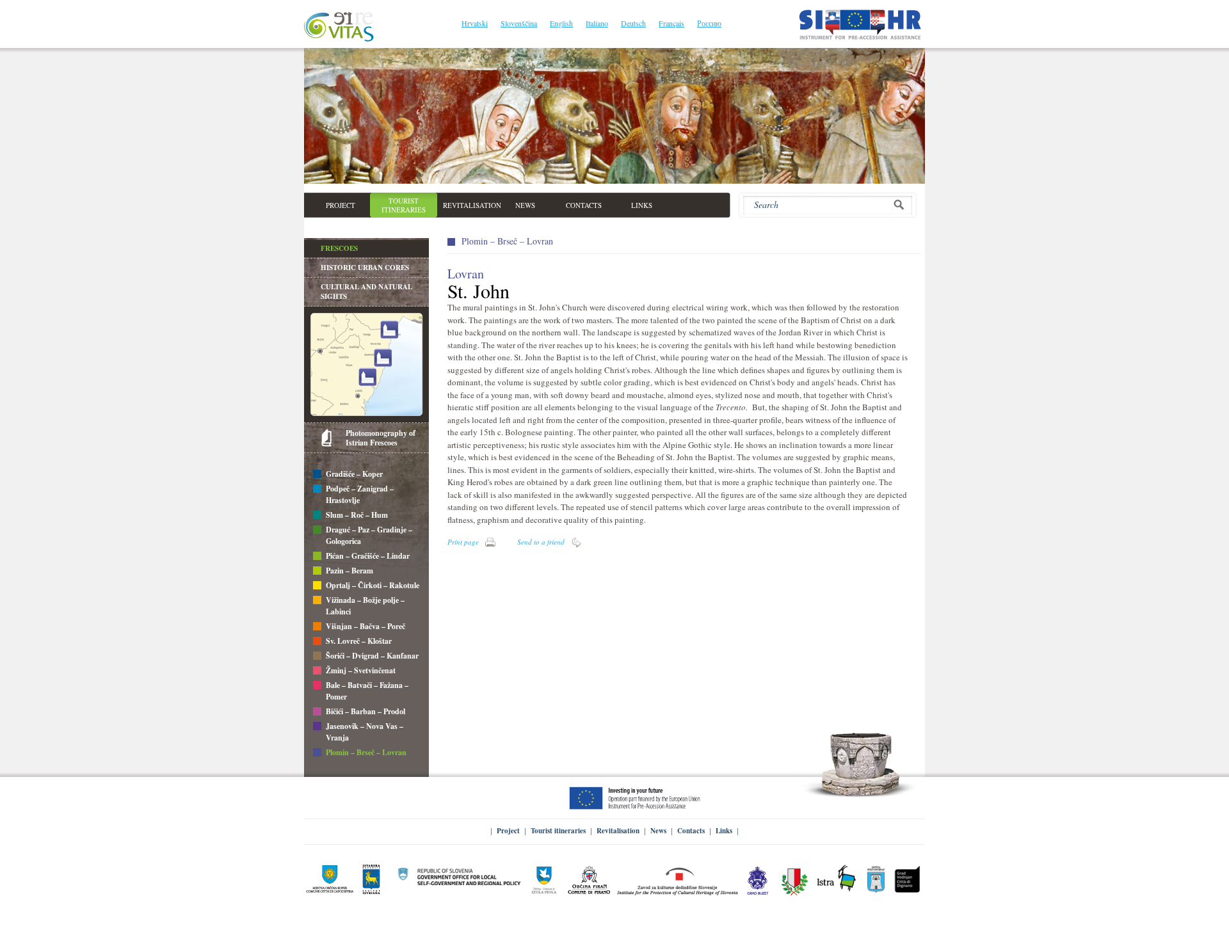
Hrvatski (475, 23)
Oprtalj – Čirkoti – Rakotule (372, 585)
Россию (709, 23)
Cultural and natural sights (366, 291)
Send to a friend (541, 542)
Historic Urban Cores (365, 267)
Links (724, 831)
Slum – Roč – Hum (357, 514)
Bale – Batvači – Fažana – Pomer (367, 691)
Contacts (691, 831)
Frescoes (339, 248)
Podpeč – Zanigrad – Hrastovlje (360, 494)
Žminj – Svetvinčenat (361, 670)
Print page (463, 542)
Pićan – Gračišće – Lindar (368, 555)
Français (671, 23)
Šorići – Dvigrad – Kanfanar (372, 655)
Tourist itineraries (558, 831)
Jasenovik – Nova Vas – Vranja (364, 732)
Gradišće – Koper (354, 473)
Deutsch (633, 23)
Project (508, 831)
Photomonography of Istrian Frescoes (380, 438)
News (658, 831)
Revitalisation (618, 831)
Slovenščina (519, 23)
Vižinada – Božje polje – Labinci (365, 606)
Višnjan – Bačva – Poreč (365, 626)
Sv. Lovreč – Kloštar (359, 641)
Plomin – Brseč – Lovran (366, 752)
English (561, 23)
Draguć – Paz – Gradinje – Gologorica (369, 535)
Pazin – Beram (349, 570)
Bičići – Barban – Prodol (365, 711)
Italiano (597, 23)
